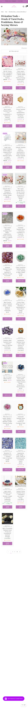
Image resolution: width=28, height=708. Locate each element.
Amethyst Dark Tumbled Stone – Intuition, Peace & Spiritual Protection (7, 344)
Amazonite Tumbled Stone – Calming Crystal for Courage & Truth (20, 420)
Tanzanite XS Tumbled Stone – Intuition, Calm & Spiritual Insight (7, 456)
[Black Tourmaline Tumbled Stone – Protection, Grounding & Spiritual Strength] (7, 518)
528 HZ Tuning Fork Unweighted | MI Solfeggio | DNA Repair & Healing (7, 74)
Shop (6, 11)
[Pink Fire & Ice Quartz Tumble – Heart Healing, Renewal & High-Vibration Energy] (7, 406)
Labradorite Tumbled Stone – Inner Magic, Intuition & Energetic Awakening (20, 344)
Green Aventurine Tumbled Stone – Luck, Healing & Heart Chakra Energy (20, 271)
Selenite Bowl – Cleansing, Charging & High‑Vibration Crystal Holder (7, 192)
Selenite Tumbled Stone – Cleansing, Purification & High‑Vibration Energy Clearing (20, 151)
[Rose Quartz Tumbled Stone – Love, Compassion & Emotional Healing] (7, 99)
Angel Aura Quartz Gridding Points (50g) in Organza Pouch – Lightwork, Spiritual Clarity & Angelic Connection (7, 153)
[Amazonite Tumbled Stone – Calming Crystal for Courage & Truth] (20, 406)
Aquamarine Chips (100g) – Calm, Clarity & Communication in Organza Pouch (20, 457)
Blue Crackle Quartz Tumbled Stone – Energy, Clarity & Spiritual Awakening (7, 306)
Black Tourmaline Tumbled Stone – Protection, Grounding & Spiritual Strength (7, 532)
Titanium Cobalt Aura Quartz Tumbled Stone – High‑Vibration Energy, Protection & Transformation (20, 381)
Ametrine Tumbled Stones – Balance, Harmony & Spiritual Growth (7, 271)
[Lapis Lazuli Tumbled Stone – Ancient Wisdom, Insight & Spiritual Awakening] (7, 481)
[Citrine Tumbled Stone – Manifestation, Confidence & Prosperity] (20, 99)
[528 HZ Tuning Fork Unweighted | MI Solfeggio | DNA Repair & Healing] (7, 61)
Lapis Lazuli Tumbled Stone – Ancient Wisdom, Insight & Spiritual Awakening (7, 495)
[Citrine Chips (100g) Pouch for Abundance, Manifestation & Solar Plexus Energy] (20, 292)
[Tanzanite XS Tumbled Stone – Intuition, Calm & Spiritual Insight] (7, 443)
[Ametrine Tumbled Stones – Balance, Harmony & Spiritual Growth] (7, 257)
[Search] (23, 6)
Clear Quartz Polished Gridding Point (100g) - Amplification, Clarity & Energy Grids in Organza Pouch (7, 233)
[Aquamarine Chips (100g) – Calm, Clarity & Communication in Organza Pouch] (20, 443)
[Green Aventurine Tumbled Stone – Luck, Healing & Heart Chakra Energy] (20, 257)
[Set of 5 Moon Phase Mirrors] (7, 367)
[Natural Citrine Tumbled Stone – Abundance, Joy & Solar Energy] (20, 481)
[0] (26, 6)
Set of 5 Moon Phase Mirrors (7, 377)
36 (17, 551)
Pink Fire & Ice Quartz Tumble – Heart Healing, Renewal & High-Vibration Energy (7, 420)
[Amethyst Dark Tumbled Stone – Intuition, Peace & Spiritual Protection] (7, 330)
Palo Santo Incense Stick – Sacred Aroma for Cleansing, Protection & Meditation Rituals (20, 193)
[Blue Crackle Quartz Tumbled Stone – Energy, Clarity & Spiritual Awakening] (7, 292)
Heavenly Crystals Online (7, 69)
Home (2, 11)
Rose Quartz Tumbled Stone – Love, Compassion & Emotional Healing (7, 113)
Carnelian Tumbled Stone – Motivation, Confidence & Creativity (21, 231)
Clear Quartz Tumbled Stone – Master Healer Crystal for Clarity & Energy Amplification (20, 75)
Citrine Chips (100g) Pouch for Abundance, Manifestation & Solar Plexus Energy (20, 306)
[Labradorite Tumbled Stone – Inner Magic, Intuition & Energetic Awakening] (20, 330)
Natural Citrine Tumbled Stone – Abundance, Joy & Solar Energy (20, 495)
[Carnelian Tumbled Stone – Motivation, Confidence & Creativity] (20, 217)
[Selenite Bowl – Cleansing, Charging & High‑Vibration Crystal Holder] (7, 178)
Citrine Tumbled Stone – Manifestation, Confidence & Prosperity (20, 113)
